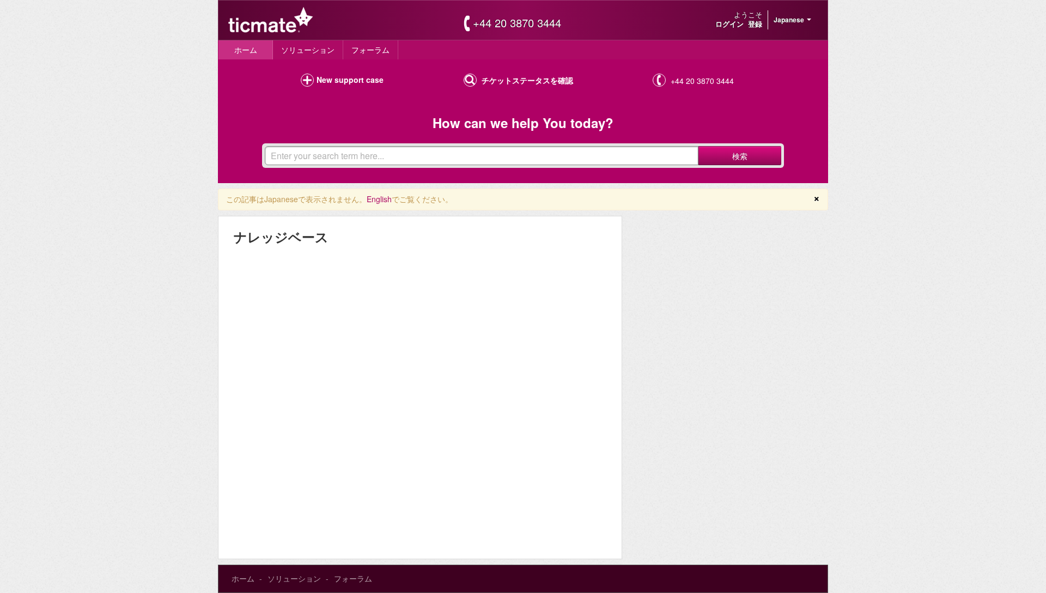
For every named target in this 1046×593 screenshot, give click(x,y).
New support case (350, 79)
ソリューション (308, 49)
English (379, 198)
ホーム (245, 49)
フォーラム (370, 49)
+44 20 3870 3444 (517, 23)
